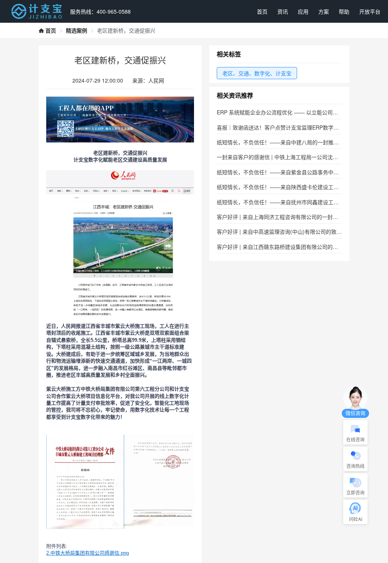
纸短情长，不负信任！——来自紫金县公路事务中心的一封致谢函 (294, 172)
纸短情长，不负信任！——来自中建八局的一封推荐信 (280, 142)
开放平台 (369, 11)
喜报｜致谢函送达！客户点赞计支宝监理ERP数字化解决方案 (288, 127)
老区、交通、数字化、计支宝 (256, 73)
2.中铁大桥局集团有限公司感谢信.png (87, 553)
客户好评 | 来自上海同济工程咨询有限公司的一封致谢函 (283, 217)
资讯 (282, 11)
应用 (303, 11)
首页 (262, 11)
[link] (47, 30)
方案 (323, 11)
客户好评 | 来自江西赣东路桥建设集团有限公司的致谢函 (283, 246)
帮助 (344, 11)
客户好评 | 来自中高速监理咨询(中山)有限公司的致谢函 (282, 231)
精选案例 (76, 30)
